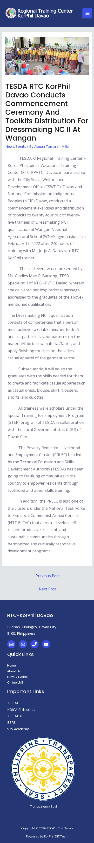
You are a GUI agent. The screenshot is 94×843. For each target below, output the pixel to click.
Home (11, 665)
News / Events (17, 676)
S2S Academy (18, 728)
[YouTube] (46, 644)
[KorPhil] (11, 644)
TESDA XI (14, 715)
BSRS (11, 722)
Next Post (47, 589)
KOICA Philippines (21, 709)
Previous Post (47, 575)
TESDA (12, 703)
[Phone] (34, 644)
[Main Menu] (87, 13)
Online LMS (15, 682)
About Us (13, 671)
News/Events (15, 146)
